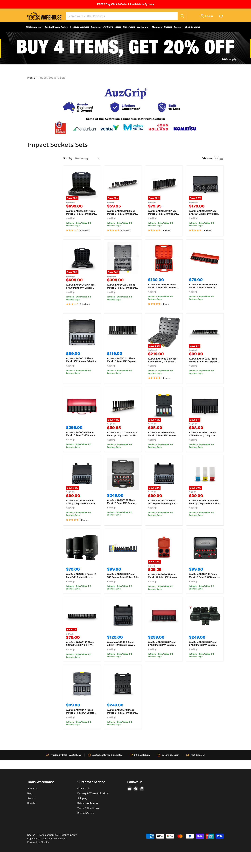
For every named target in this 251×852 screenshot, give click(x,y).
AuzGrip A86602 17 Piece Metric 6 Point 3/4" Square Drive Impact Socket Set (121, 287)
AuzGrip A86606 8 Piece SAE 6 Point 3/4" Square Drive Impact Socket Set (203, 645)
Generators (129, 27)
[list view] (221, 158)
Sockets (95, 27)
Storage (156, 27)
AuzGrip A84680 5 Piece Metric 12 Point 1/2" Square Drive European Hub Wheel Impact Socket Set (162, 578)
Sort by (67, 158)
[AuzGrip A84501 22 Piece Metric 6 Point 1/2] (123, 474)
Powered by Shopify (38, 842)
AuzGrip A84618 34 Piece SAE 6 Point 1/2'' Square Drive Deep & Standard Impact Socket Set (162, 363)
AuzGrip (70, 218)
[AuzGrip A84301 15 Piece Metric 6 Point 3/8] (205, 548)
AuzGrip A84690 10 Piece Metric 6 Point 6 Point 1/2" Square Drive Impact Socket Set (204, 289)
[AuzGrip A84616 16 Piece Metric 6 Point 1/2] (164, 258)
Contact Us (83, 788)
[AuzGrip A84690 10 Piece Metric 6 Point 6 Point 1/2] (205, 258)
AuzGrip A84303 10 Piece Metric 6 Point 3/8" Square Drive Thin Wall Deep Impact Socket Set (163, 215)
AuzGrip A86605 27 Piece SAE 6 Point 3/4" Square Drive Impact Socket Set (80, 287)
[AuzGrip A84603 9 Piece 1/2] (123, 548)
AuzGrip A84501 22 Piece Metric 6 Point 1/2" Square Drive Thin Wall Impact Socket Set (121, 504)
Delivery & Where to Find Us (92, 793)
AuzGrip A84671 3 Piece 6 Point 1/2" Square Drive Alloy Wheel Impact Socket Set (204, 503)
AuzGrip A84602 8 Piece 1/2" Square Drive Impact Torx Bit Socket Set (161, 503)
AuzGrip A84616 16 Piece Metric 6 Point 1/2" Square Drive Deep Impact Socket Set (162, 289)
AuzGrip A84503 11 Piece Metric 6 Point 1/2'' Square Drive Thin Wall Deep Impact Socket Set (122, 362)
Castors (168, 27)
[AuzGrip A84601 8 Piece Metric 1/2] (82, 332)
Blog (29, 793)
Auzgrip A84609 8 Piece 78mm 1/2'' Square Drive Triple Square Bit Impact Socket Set (120, 646)
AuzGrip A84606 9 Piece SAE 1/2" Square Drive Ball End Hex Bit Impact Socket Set (203, 215)
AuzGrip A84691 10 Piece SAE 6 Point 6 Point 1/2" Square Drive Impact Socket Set (81, 646)
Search (31, 798)
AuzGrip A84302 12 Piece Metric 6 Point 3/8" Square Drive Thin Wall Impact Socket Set (121, 215)
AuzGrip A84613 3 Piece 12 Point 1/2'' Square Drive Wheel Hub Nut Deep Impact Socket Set (81, 578)
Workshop (142, 27)
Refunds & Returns (87, 803)
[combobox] (122, 16)
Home (31, 77)
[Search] (182, 16)
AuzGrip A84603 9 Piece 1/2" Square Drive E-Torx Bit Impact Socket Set (122, 577)
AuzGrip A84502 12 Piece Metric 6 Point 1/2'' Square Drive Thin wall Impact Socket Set (203, 363)
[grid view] (216, 158)
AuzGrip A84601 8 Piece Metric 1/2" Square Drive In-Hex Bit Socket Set (81, 361)
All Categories (33, 27)
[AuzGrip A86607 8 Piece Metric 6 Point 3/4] (123, 683)
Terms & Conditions (88, 808)
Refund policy (69, 834)
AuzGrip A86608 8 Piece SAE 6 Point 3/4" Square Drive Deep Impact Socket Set (162, 646)
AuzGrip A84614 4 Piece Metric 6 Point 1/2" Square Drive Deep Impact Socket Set (80, 714)
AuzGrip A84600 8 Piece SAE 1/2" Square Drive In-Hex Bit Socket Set (82, 503)
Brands (31, 803)
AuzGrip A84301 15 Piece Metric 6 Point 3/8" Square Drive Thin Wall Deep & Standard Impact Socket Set (204, 578)
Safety (177, 27)
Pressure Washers (79, 27)
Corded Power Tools (56, 27)
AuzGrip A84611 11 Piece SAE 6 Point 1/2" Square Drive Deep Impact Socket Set (203, 437)
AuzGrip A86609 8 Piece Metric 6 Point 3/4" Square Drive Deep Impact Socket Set (80, 436)
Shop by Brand (192, 27)
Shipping (82, 798)
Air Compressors (112, 27)
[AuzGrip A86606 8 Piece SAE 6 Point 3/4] (205, 615)
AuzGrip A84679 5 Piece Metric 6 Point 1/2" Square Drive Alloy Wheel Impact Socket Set (162, 437)
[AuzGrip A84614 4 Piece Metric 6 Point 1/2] (82, 683)
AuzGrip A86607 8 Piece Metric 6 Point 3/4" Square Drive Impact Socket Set (121, 712)
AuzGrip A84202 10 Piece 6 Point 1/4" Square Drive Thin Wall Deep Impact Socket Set (123, 435)
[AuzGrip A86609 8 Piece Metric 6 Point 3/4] (82, 406)
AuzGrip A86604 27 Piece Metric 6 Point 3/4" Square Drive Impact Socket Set (80, 214)
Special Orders (85, 813)
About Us (32, 788)
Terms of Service (48, 834)
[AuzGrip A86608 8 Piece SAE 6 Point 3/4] (164, 615)
